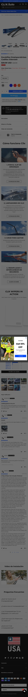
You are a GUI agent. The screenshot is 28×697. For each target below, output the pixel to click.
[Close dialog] (26, 338)
